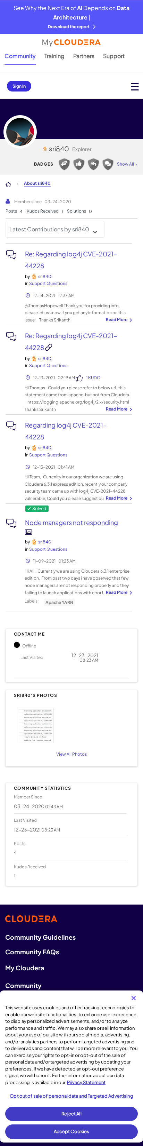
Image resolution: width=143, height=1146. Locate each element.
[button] (70, 724)
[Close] (133, 998)
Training (54, 55)
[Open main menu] (135, 86)
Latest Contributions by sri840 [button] (49, 229)
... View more (118, 320)
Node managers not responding (71, 522)
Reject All (71, 1113)
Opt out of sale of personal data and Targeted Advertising (71, 1096)
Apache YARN (59, 602)
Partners (83, 55)
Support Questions (48, 283)
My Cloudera (24, 968)
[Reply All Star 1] (93, 164)
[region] (71, 1066)
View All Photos (71, 754)
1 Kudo (93, 377)
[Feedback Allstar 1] (79, 164)
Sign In (19, 86)
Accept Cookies (72, 1131)
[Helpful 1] (64, 164)
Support (114, 55)
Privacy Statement (86, 1082)
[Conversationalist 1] (108, 164)
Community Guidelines (40, 937)
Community (20, 55)
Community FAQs (32, 952)
